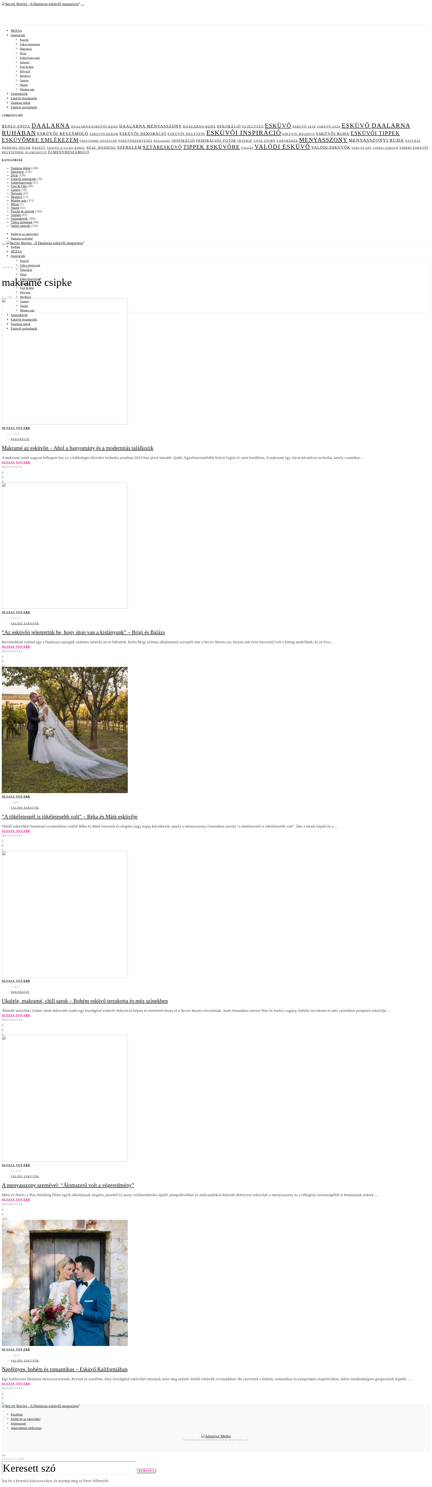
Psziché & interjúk (22, 211)
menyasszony (323, 140)
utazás (247, 147)
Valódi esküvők (20, 226)
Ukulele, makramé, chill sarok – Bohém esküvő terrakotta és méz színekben (85, 1001)
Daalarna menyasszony (150, 126)
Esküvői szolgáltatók (24, 107)
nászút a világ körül (66, 148)
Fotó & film (27, 66)
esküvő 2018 (304, 126)
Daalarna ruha (199, 126)
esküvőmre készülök (98, 140)
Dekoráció (26, 48)
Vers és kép (361, 148)
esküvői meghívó (298, 134)
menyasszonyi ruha (376, 140)
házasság (162, 140)
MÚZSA (16, 30)
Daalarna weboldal (22, 238)
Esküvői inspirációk (23, 179)
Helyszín (25, 71)
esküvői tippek (375, 133)
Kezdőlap (17, 1414)
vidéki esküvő (385, 147)
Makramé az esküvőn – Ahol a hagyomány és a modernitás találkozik (77, 448)
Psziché (24, 39)
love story (265, 140)
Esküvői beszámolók (24, 98)
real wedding (101, 147)
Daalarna (51, 125)
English (15, 247)
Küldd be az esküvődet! (25, 234)
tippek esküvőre (211, 147)
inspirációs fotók (216, 140)
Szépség (24, 62)
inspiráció (183, 140)
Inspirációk (18, 35)
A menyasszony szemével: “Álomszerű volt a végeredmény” (68, 1185)
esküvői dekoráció (142, 134)
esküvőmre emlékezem (40, 140)
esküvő (278, 125)
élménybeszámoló (68, 152)
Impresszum (18, 1423)
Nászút (24, 85)
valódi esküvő (282, 146)
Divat (23, 53)
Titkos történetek (30, 44)
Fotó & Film (19, 186)
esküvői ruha (332, 134)
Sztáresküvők (19, 94)
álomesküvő (36, 152)
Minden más (27, 89)
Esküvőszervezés (30, 57)
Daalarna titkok (20, 103)
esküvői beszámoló (62, 133)
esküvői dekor (104, 134)
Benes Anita (16, 126)
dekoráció (229, 126)
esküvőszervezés (135, 140)
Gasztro (24, 80)
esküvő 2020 (328, 126)
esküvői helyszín (186, 134)
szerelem (129, 147)
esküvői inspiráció (243, 132)
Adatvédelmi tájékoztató (26, 1428)
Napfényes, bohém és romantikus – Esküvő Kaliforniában (65, 1369)
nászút (39, 147)
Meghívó (25, 76)
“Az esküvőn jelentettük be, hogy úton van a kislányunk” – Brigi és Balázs (83, 632)
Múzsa (15, 204)
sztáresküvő (162, 147)
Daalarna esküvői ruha (94, 126)
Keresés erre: (14, 1459)
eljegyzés (253, 126)
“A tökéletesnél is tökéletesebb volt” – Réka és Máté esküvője (69, 816)
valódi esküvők (330, 147)
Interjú (245, 140)
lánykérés (287, 140)
